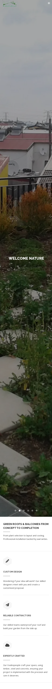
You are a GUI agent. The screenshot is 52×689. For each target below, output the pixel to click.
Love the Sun (26, 258)
